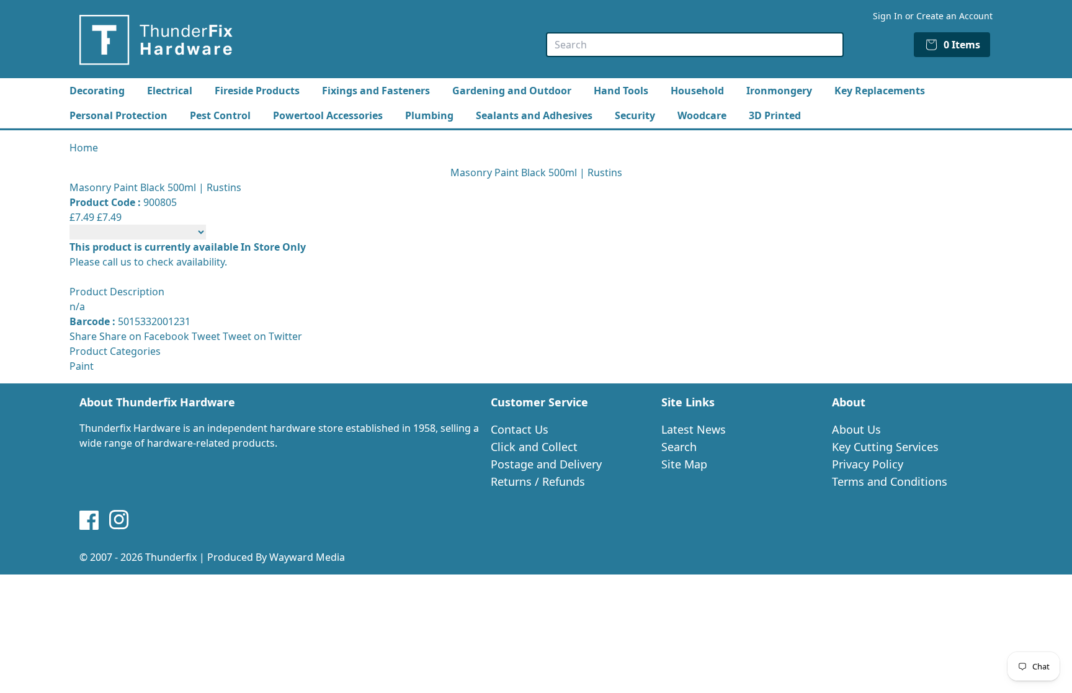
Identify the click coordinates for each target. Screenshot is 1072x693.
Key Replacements (879, 90)
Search (679, 446)
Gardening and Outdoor (511, 90)
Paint (81, 366)
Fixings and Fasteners (376, 90)
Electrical (169, 90)
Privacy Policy (867, 464)
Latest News (693, 429)
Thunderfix (171, 557)
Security (635, 115)
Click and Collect (534, 446)
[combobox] (695, 44)
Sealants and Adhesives (534, 115)
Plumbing (429, 115)
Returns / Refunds (538, 481)
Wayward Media (307, 557)
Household (697, 90)
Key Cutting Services (885, 446)
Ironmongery (779, 90)
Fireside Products (257, 90)
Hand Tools (621, 90)
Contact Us (519, 429)
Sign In (888, 16)
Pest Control (220, 115)
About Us (856, 429)
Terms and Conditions (889, 481)
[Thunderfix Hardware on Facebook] (89, 520)
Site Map (684, 464)
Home (83, 147)
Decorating (97, 90)
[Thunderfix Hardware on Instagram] (119, 520)
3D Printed (775, 115)
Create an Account (954, 16)
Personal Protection (118, 115)
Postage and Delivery (546, 464)
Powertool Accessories (328, 115)
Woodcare (701, 115)
